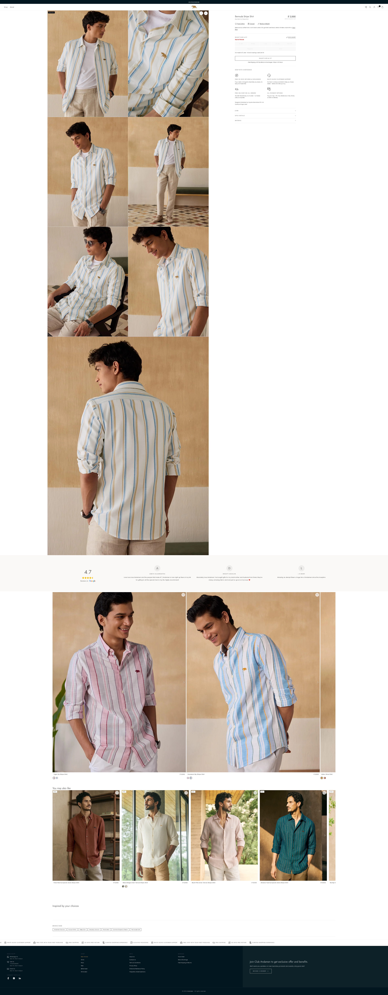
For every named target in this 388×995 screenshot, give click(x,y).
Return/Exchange (183, 960)
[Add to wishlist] (201, 13)
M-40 (255, 44)
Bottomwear (84, 969)
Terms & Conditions (135, 962)
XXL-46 (291, 44)
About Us (132, 957)
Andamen (190, 991)
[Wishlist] (378, 7)
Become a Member (259, 971)
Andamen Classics (59, 929)
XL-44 (279, 44)
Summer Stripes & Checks (120, 929)
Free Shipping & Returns (185, 962)
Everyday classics (94, 929)
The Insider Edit (135, 929)
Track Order (181, 957)
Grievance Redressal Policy (137, 969)
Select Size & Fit (265, 58)
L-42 (267, 44)
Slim (284, 49)
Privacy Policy (133, 966)
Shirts (82, 960)
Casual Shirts (72, 929)
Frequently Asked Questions (137, 972)
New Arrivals (84, 957)
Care (237, 110)
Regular (254, 49)
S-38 (243, 44)
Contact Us (132, 960)
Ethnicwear (84, 972)
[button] (6, 7)
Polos (82, 962)
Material (238, 120)
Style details (240, 115)
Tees (82, 966)
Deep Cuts (83, 929)
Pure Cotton (106, 929)
